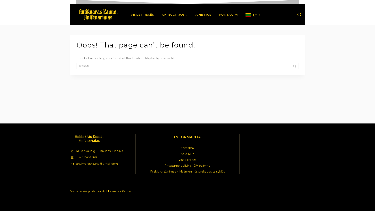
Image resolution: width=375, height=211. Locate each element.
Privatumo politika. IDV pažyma (187, 165)
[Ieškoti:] (187, 66)
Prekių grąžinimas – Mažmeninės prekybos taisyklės (187, 171)
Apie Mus (203, 14)
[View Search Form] (299, 14)
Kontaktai (228, 14)
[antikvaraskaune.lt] (98, 14)
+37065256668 (86, 157)
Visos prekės (142, 14)
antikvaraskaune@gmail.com (97, 163)
